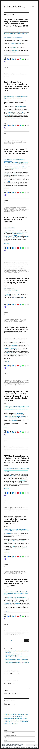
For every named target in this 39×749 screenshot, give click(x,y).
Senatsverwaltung (12, 384)
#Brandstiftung (13, 475)
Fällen (17, 382)
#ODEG (17, 106)
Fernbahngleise (21, 382)
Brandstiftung (15, 508)
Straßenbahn (24, 721)
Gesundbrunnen (21, 508)
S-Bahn (11, 381)
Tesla (23, 321)
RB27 (20, 270)
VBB (13, 272)
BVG (14, 714)
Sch (4, 721)
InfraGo (20, 321)
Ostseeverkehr (6, 270)
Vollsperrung (15, 450)
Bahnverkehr (19, 207)
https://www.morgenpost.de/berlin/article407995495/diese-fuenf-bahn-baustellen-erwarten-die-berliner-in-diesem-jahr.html (16, 593)
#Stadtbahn (6, 344)
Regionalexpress (11, 143)
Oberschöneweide (7, 509)
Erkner (25, 320)
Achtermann (21, 263)
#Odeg (13, 546)
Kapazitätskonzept (15, 142)
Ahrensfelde (25, 263)
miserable (5, 383)
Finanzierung (16, 268)
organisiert (12, 383)
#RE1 (23, 112)
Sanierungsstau (20, 634)
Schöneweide (13, 721)
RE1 (8, 76)
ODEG (21, 142)
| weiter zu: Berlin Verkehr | (9, 732)
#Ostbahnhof (13, 43)
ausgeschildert (15, 381)
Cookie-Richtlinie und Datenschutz (32, 747)
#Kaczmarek (10, 597)
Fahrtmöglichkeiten (7, 209)
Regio (15, 271)
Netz (19, 142)
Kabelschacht (26, 508)
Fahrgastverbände (24, 262)
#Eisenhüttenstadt (16, 416)
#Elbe (20, 110)
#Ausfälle (23, 540)
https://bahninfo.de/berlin (9, 227)
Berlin (12, 508)
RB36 (22, 270)
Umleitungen (20, 573)
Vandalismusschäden (11, 510)
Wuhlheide (17, 510)
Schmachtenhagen (26, 271)
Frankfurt (19, 141)
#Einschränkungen (13, 417)
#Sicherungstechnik (18, 547)
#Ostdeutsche (23, 106)
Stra (20, 721)
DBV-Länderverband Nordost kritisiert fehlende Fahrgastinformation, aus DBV (16, 329)
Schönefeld (7, 721)
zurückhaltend (13, 385)
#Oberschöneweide (17, 477)
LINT (24, 269)
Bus (11, 714)
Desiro (10, 141)
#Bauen (5, 601)
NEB (26, 269)
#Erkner (5, 295)
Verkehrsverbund (22, 384)
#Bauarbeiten (14, 47)
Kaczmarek (23, 633)
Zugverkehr (12, 211)
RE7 (25, 509)
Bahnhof (17, 712)
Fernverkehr (13, 209)
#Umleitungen (7, 542)
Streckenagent (9, 272)
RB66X (5, 271)
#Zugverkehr (6, 173)
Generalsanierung (7, 269)
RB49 (26, 270)
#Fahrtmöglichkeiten (13, 168)
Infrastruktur (6, 208)
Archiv (5, 703)
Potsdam (5, 143)
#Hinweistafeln (10, 352)
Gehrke (20, 268)
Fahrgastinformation (12, 382)
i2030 (17, 718)
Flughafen (18, 716)
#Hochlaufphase (12, 176)
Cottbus (17, 714)
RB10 (10, 270)
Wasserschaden (17, 272)
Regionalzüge (6, 384)
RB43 (24, 270)
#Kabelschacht (24, 475)
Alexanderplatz (12, 320)
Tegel (5, 723)
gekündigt (23, 268)
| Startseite (6, 730)
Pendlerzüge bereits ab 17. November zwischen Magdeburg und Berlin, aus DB (16, 151)
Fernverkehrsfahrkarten (8, 268)
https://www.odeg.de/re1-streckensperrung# (13, 37)
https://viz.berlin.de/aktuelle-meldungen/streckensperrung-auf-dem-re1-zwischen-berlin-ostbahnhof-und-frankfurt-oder (16, 33)
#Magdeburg (16, 173)
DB (19, 714)
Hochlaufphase (21, 209)
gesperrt (26, 716)
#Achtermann (7, 236)
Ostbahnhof (6, 76)
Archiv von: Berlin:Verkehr (13, 6)
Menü (33, 6)
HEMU (13, 269)
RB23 (14, 270)
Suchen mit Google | (8, 737)
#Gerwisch (24, 166)
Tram (8, 723)
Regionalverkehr (22, 140)
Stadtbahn (17, 384)
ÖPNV (16, 723)
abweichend (6, 508)
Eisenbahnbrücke (7, 633)
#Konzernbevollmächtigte (20, 597)
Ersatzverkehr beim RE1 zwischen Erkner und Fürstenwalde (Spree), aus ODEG (16, 280)
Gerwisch (16, 209)
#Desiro (10, 112)
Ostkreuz (16, 509)
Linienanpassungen (18, 269)
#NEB (19, 236)
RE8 (13, 271)
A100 (5, 712)
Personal (19, 383)
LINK (22, 269)
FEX (12, 268)
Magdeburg (6, 210)
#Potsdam (14, 113)
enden (24, 381)
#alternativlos (11, 601)
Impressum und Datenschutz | (10, 735)
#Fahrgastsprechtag (8, 232)
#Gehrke (26, 236)
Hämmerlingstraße (13, 633)
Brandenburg (6, 141)
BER (5, 714)
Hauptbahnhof (12, 718)
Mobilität (21, 718)
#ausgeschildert (14, 348)
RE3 (12, 271)
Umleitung (6, 510)
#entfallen (8, 294)
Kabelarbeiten (26, 209)
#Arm (26, 232)
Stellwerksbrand (22, 210)
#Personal (15, 354)
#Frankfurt (19, 43)
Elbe (17, 141)
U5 (9, 723)
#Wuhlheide (22, 479)
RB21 (18, 509)
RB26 (18, 270)
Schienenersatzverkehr (16, 210)
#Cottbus (23, 416)
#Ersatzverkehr (14, 345)
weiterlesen (6, 54)
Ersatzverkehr (6, 321)
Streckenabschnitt (7, 211)
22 (11, 640)
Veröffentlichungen (7, 385)
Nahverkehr (25, 718)
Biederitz (16, 208)
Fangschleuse (11, 321)
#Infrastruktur (17, 603)
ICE (18, 718)
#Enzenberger (20, 233)
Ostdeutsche (25, 142)
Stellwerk (5, 272)
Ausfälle (11, 572)
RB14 (12, 270)
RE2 (10, 271)
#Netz (17, 110)
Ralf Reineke (7, 140)
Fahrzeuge (17, 140)
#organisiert (6, 348)
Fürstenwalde (16, 321)
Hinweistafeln (26, 382)
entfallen (21, 320)
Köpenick (14, 634)
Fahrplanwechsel (21, 208)
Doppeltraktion (13, 141)
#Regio (15, 234)
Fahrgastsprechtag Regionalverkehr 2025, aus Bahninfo (15, 219)
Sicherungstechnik (14, 573)
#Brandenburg (7, 115)
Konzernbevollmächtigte (8, 634)
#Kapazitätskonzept (10, 118)
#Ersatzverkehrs (15, 50)
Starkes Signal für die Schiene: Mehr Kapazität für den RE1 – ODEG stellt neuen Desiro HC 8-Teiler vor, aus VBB (16, 86)
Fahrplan (20, 319)
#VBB (13, 233)
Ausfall (9, 508)
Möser (9, 210)
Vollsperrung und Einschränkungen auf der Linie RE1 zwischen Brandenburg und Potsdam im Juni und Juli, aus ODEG (16, 396)
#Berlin (21, 414)
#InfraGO (22, 297)
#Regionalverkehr (16, 232)
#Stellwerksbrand (17, 166)
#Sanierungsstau (7, 603)
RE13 (8, 271)
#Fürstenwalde (12, 295)
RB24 (16, 270)
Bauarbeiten (24, 207)
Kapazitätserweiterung (8, 142)
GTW (11, 269)
